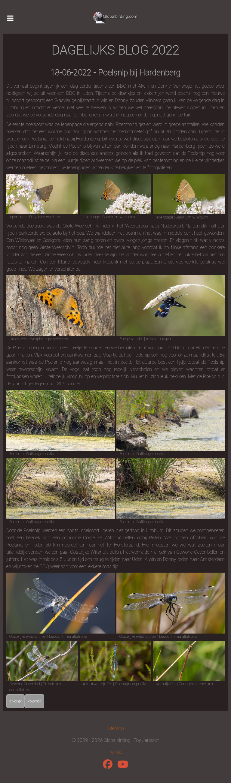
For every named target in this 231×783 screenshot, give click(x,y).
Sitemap (115, 728)
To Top (115, 752)
